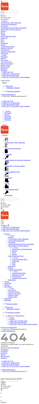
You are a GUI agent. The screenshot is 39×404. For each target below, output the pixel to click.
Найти (3, 382)
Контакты (4, 358)
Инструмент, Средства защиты (22, 249)
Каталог (11, 237)
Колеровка (4, 351)
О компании (5, 349)
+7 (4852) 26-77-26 (7, 72)
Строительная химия (19, 273)
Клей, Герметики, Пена (19, 259)
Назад (12, 235)
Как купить (12, 290)
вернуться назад (6, 348)
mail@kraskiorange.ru (8, 94)
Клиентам (4, 353)
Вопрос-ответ (5, 356)
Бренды (3, 354)
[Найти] (2, 14)
